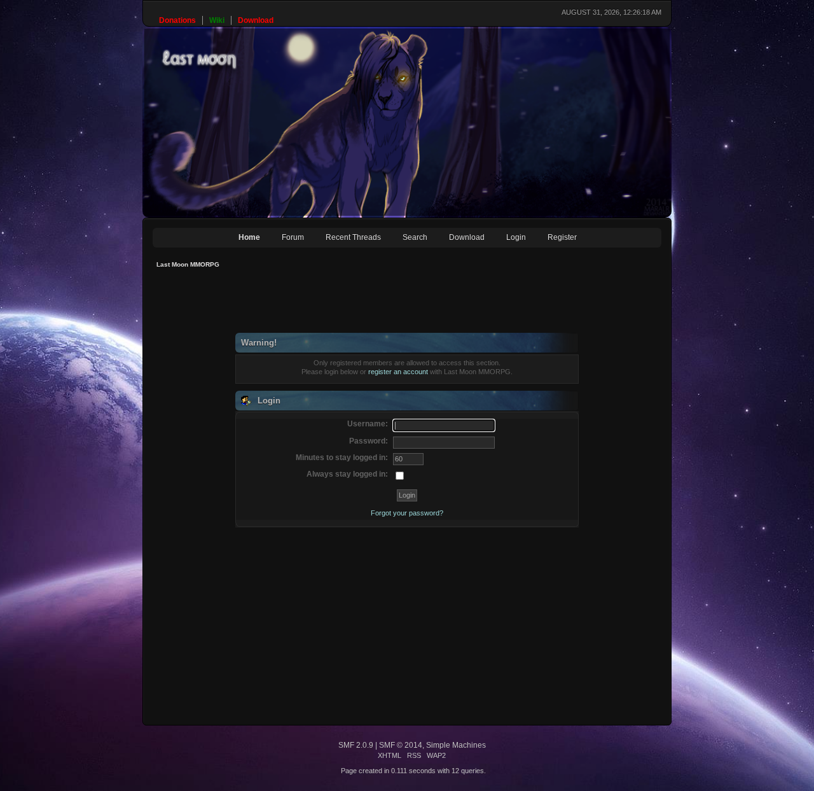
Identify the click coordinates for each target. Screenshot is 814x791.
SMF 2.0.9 (355, 745)
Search (415, 237)
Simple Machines (456, 745)
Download (467, 237)
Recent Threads (353, 237)
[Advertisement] (384, 304)
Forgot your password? (407, 513)
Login (516, 237)
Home (249, 237)
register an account (398, 371)
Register (562, 237)
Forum (293, 237)
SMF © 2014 (400, 745)
